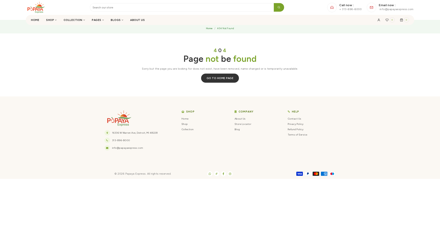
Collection (188, 129)
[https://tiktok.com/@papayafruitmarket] (216, 173)
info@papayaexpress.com (127, 147)
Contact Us (294, 118)
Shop (185, 124)
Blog (237, 129)
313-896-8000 (121, 140)
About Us (240, 118)
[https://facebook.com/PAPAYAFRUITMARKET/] (223, 173)
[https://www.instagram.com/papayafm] (230, 173)
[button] (404, 19)
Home (209, 28)
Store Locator (243, 124)
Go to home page (220, 78)
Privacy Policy (296, 124)
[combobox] (187, 7)
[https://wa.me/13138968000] (209, 173)
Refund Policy (296, 129)
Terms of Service (297, 134)
